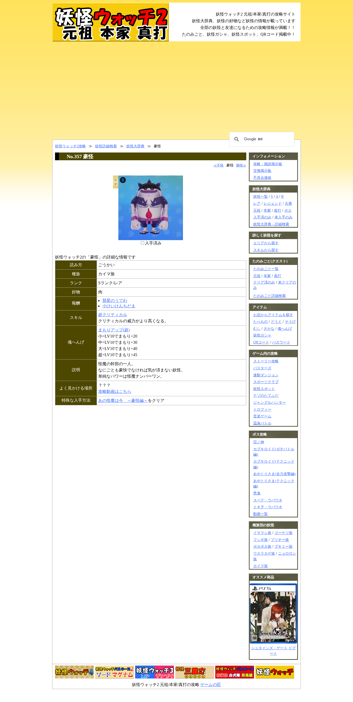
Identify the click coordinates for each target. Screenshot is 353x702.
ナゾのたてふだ (266, 395)
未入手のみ (283, 217)
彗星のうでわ (114, 300)
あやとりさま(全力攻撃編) (274, 474)
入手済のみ (262, 217)
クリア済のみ (264, 282)
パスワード (281, 342)
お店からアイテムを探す (273, 315)
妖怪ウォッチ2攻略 (70, 146)
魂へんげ (285, 328)
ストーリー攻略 (266, 361)
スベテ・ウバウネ (267, 500)
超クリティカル (112, 314)
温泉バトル (262, 423)
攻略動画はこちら (114, 391)
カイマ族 (260, 566)
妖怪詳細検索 (106, 146)
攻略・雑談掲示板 (267, 164)
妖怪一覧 (260, 196)
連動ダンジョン (266, 375)
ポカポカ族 (262, 546)
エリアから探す (266, 243)
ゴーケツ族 (283, 533)
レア (256, 203)
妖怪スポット (264, 389)
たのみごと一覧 (266, 269)
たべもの (260, 321)
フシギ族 (260, 540)
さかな (269, 328)
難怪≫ (241, 165)
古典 (288, 203)
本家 (267, 210)
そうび (290, 321)
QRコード (261, 342)
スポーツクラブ (266, 382)
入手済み (153, 243)
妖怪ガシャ (262, 335)
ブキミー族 (283, 546)
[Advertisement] (176, 90)
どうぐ (276, 321)
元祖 (256, 210)
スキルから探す (266, 250)
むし (256, 328)
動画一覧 (260, 514)
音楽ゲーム (262, 416)
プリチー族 (280, 540)
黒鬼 (256, 493)
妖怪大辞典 (135, 146)
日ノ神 (258, 442)
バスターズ (262, 368)
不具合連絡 (262, 178)
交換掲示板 (262, 171)
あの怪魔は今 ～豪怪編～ (123, 400)
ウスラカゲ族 (264, 553)
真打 (277, 210)
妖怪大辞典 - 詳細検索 (271, 224)
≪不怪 (218, 165)
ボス (287, 210)
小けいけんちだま (118, 306)
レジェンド (273, 203)
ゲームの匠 (210, 684)
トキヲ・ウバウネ (267, 507)
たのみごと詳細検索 (269, 296)
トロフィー (262, 409)
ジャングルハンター (269, 402)
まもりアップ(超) (114, 330)
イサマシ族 (262, 533)
